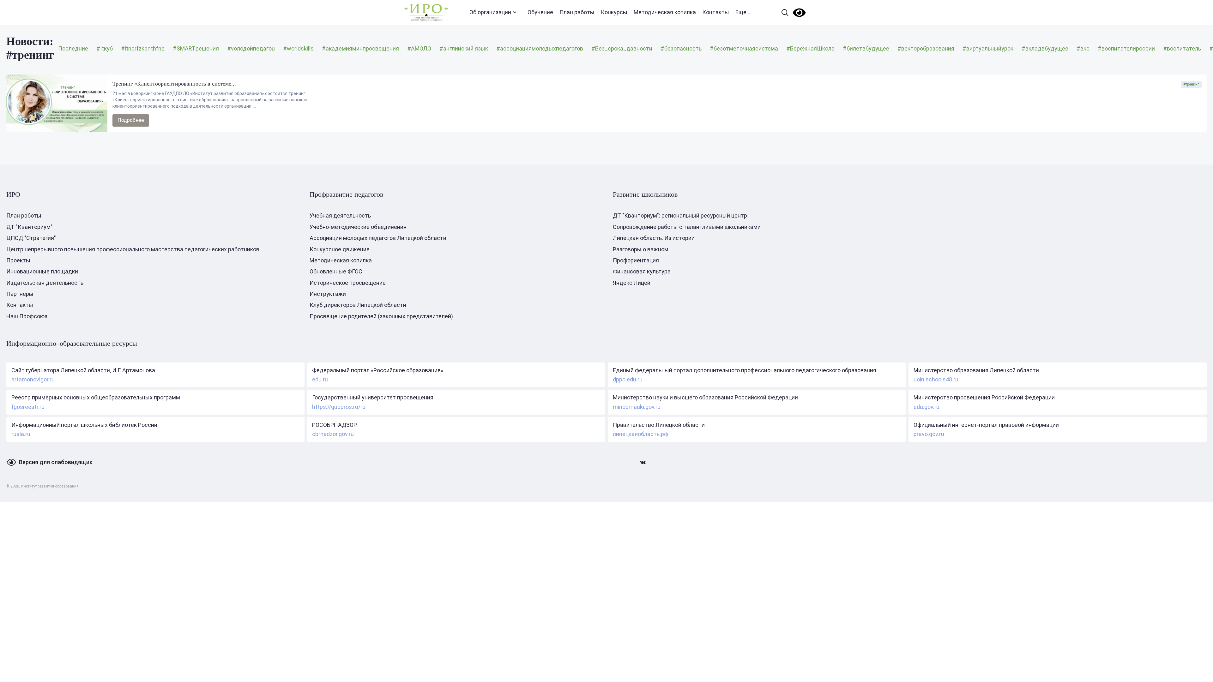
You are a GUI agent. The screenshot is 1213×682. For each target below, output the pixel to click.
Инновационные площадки (42, 271)
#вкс (1083, 48)
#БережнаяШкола (810, 48)
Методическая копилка (665, 12)
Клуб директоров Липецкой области (358, 305)
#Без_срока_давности (621, 48)
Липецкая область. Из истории (654, 238)
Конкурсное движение (340, 249)
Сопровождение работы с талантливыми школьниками (687, 227)
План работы (576, 12)
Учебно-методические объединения (358, 227)
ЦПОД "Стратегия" (31, 238)
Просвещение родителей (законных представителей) (381, 316)
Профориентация (636, 260)
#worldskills (298, 48)
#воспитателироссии (1126, 48)
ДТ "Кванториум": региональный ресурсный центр (680, 215)
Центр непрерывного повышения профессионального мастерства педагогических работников (132, 249)
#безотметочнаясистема (744, 48)
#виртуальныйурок (988, 48)
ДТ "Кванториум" (29, 227)
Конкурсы (614, 12)
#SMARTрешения (196, 48)
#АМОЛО (419, 48)
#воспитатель (1182, 48)
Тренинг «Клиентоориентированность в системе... (174, 84)
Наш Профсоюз (26, 316)
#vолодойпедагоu (251, 48)
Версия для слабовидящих (55, 462)
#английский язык (463, 48)
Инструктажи (328, 293)
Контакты (715, 12)
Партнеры (19, 293)
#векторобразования (925, 48)
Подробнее (131, 120)
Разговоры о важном (640, 249)
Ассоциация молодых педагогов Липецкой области (378, 238)
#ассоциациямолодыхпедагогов (539, 48)
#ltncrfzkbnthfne (143, 48)
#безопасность (681, 48)
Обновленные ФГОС (336, 271)
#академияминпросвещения (360, 48)
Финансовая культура (642, 271)
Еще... (742, 12)
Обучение (540, 12)
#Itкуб (104, 48)
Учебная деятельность (340, 215)
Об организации (490, 12)
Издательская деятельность (44, 282)
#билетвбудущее (866, 48)
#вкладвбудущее (1045, 48)
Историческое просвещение (348, 282)
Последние (73, 48)
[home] (426, 12)
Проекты (18, 260)
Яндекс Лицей (631, 282)
